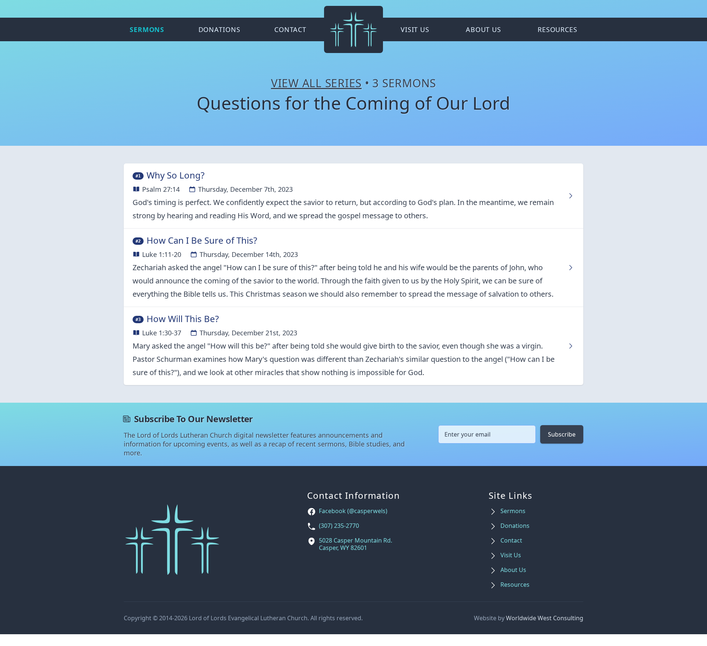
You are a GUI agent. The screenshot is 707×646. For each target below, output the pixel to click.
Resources (557, 29)
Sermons (147, 29)
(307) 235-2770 (339, 526)
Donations (219, 29)
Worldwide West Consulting (544, 618)
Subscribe (562, 434)
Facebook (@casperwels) (353, 511)
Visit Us (415, 29)
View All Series (316, 83)
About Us (483, 29)
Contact (290, 29)
